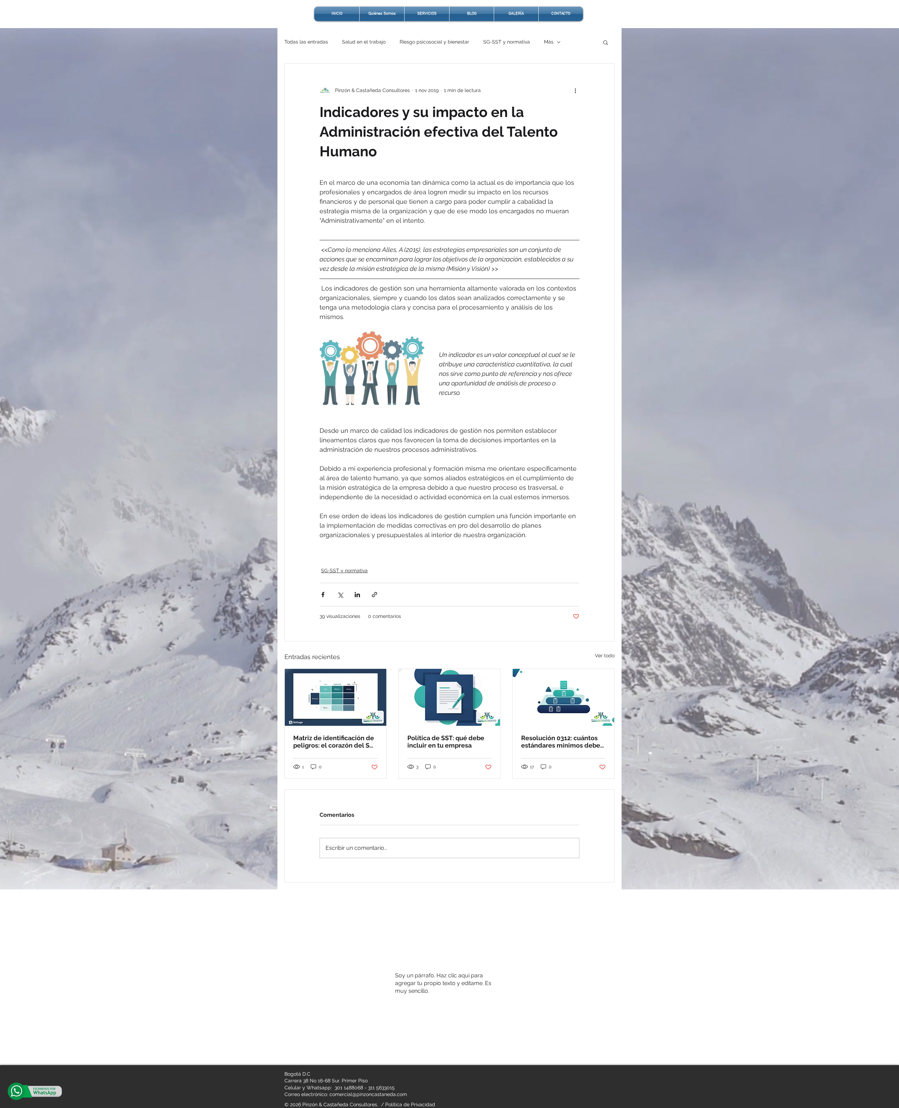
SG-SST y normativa (506, 42)
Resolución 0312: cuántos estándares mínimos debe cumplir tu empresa (560, 741)
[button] (605, 42)
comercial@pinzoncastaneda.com (368, 1094)
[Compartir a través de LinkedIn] (357, 594)
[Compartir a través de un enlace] (374, 594)
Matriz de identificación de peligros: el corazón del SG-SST (335, 741)
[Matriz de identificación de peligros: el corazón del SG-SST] (335, 697)
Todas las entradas (306, 42)
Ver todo (605, 655)
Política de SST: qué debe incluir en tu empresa (445, 741)
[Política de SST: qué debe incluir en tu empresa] (449, 697)
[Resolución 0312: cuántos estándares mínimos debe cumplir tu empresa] (563, 697)
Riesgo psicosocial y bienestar (434, 42)
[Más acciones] (575, 90)
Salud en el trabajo (364, 42)
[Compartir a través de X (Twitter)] (340, 594)
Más (548, 42)
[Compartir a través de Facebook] (323, 594)
